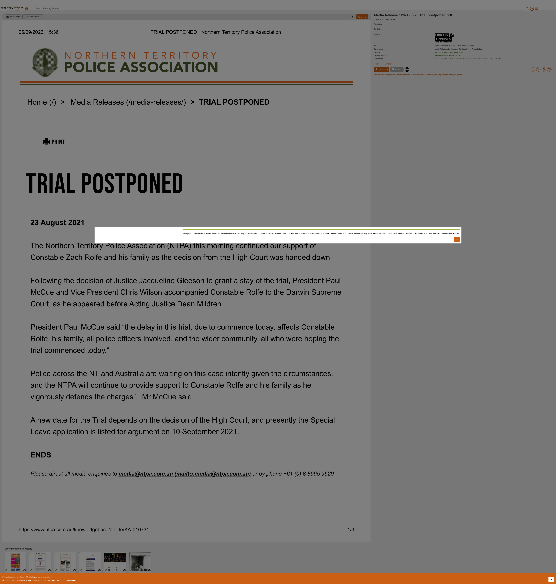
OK (457, 239)
